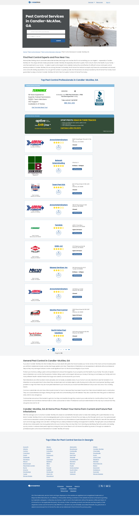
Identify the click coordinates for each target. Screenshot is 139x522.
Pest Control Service (34, 52)
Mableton (96, 459)
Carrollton (49, 451)
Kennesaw (26, 459)
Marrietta (73, 461)
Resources (99, 2)
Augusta (49, 449)
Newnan (72, 464)
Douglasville (96, 453)
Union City (49, 474)
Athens (95, 447)
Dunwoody (49, 455)
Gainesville (26, 457)
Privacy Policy (73, 488)
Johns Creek (97, 457)
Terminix (58, 225)
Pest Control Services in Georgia (51, 52)
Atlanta (25, 449)
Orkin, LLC (59, 246)
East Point (73, 455)
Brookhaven (73, 449)
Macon (25, 461)
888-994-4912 (69, 103)
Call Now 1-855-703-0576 (71, 128)
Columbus (26, 453)
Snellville (48, 470)
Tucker (25, 474)
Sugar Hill (72, 472)
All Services (60, 486)
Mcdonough (27, 464)
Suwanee (96, 472)
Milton (48, 464)
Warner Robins (27, 476)
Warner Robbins (98, 474)
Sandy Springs (74, 468)
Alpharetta (73, 447)
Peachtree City (97, 464)
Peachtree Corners (29, 466)
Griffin (48, 457)
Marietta (49, 461)
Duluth (25, 455)
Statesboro (96, 470)
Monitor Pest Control (58, 310)
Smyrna (25, 470)
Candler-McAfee (98, 449)
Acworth (25, 447)
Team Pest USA (58, 184)
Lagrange (49, 459)
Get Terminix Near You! (39, 107)
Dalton (48, 453)
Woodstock (50, 476)
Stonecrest (49, 472)
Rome (25, 468)
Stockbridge (27, 472)
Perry (48, 466)
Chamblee (96, 451)
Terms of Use (64, 491)
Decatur (72, 453)
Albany (48, 447)
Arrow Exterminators (59, 140)
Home (25, 52)
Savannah (96, 468)
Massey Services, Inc (59, 267)
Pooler (72, 466)
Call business (77, 148)
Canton (25, 451)
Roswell (48, 468)
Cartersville (73, 451)
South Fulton (73, 470)
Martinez (95, 461)
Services (90, 2)
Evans (95, 455)
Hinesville (72, 457)
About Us (77, 486)
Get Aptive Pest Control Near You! (43, 128)
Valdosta (73, 474)
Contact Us (63, 488)
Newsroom (73, 491)
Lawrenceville (74, 459)
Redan (95, 466)
